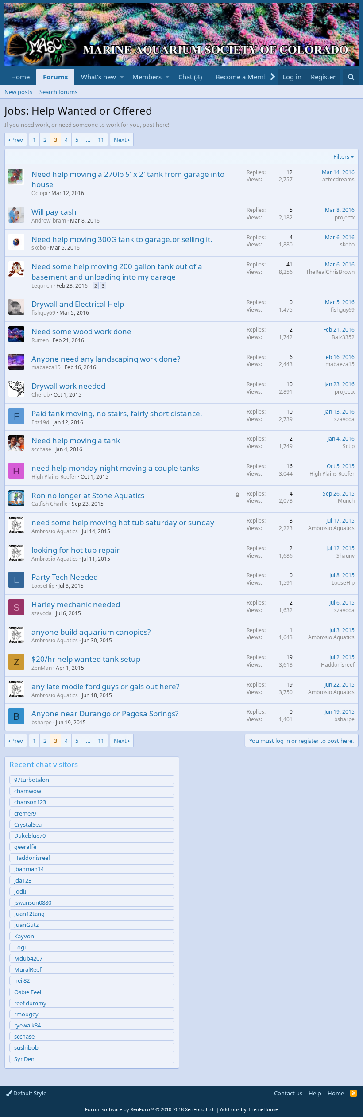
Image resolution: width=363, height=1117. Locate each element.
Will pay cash (54, 212)
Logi (20, 947)
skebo (38, 247)
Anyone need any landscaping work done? (105, 359)
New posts (18, 92)
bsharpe (41, 722)
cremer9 (25, 813)
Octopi (39, 193)
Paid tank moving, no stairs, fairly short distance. (116, 413)
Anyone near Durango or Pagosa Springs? (104, 713)
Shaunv (345, 555)
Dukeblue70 (30, 836)
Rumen (40, 340)
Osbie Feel (27, 992)
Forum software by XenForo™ (150, 1109)
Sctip (349, 446)
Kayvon (24, 936)
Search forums (58, 92)
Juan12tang (29, 914)
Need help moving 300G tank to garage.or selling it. (121, 239)
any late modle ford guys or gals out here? (105, 686)
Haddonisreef (338, 664)
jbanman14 (29, 869)
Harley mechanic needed (75, 604)
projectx (345, 217)
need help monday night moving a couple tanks (115, 468)
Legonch (41, 285)
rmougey (26, 1014)
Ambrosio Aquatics (54, 531)
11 (101, 140)
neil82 (22, 980)
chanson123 (30, 802)
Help (315, 1093)
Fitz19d (40, 422)
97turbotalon (31, 780)
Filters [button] (341, 156)
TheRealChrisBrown (330, 272)
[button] (122, 77)
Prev (17, 140)
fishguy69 (43, 312)
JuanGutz (26, 925)
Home (20, 76)
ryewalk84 (27, 1025)
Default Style (29, 1093)
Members (147, 76)
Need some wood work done (81, 331)
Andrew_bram (48, 220)
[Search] (351, 77)
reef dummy (30, 1003)
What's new (98, 76)
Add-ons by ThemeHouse (249, 1109)
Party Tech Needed (64, 577)
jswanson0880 (32, 902)
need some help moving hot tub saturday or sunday (122, 522)
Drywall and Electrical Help (77, 304)
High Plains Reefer (54, 476)
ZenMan (41, 668)
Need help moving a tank (75, 440)
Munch (346, 500)
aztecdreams (338, 179)
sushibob (26, 1047)
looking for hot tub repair (75, 550)
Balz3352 (343, 337)
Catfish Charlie (49, 504)
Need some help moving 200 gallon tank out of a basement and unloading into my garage (116, 271)
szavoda (344, 419)
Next (120, 140)
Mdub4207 (28, 958)
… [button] (88, 140)
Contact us (288, 1093)
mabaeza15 (46, 367)
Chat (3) (190, 76)
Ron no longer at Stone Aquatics (87, 495)
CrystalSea (28, 824)
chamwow (27, 791)
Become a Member (245, 76)
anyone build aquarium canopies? (91, 632)
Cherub (40, 394)
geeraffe (25, 847)
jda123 (22, 880)
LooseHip (42, 586)
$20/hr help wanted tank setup (85, 659)
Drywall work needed (68, 386)
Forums (55, 76)
